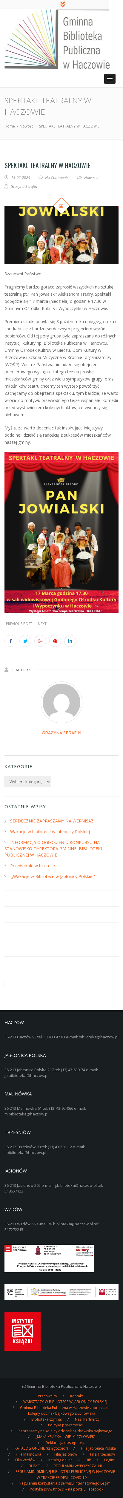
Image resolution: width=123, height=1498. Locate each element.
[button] (110, 79)
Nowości (91, 177)
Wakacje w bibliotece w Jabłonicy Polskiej (50, 831)
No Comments (57, 177)
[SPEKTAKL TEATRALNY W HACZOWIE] (61, 235)
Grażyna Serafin (61, 733)
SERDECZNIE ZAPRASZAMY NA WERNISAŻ (51, 821)
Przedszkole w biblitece (32, 865)
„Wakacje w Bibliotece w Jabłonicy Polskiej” (52, 876)
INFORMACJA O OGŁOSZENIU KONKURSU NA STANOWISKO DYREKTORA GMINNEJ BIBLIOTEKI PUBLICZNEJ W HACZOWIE (53, 848)
